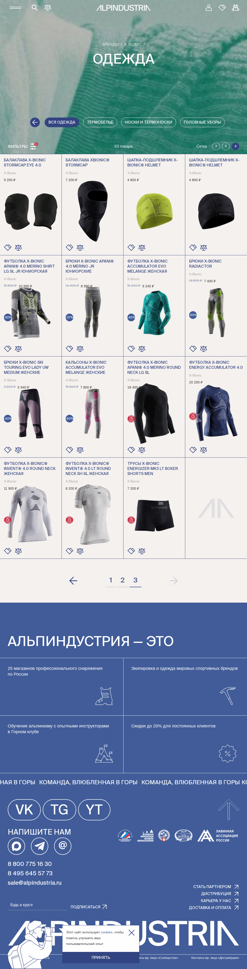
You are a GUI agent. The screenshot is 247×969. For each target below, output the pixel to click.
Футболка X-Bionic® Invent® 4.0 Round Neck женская (29, 469)
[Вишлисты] (222, 8)
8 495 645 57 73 (30, 874)
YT (94, 810)
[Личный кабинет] (209, 8)
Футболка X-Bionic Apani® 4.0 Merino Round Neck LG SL (154, 368)
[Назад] (35, 122)
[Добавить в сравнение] (18, 247)
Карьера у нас (216, 901)
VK (24, 810)
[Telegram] (39, 846)
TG (59, 810)
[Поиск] (34, 7)
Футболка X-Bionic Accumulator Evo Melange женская (147, 267)
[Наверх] (228, 809)
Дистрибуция (216, 894)
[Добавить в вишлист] (8, 247)
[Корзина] (236, 8)
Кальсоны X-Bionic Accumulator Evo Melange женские (86, 368)
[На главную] (123, 8)
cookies (106, 932)
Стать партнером (212, 887)
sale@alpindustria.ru (35, 883)
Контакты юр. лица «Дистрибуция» (215, 958)
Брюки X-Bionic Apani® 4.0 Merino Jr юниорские (90, 267)
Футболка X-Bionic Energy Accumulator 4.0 (216, 365)
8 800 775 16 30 (30, 864)
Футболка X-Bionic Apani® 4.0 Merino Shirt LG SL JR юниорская (29, 267)
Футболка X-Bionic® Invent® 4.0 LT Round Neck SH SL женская (88, 469)
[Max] (16, 846)
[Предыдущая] (73, 581)
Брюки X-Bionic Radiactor (205, 264)
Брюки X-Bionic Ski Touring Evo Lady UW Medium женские (26, 368)
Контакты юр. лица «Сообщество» (154, 958)
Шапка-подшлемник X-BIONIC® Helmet (152, 162)
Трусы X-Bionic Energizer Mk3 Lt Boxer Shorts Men (152, 469)
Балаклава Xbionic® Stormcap (88, 162)
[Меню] (15, 7)
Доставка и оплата (210, 908)
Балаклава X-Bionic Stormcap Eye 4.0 (25, 162)
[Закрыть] (132, 933)
